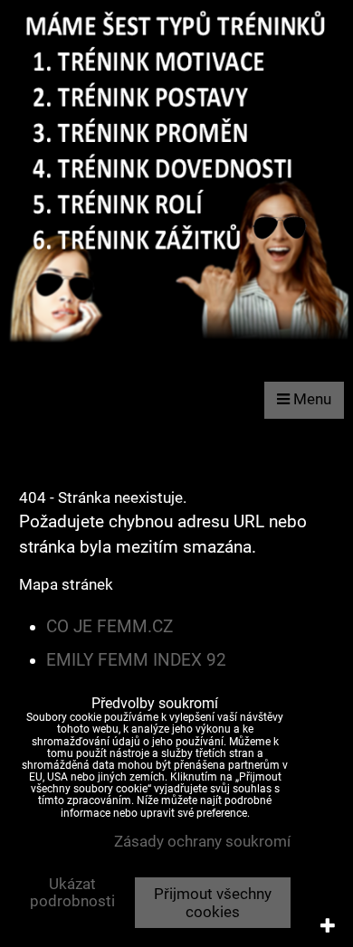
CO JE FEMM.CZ (109, 627)
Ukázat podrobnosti (72, 893)
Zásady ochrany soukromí (202, 841)
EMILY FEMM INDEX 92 (136, 660)
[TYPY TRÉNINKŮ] (176, 348)
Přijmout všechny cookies (213, 903)
